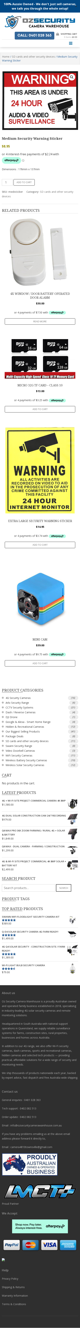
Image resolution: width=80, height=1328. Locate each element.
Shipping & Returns (13, 1287)
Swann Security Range (19, 746)
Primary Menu (70, 43)
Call (34, 35)
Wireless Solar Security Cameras (25, 765)
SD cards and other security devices (33, 56)
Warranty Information (15, 1295)
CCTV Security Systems (19, 707)
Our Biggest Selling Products (23, 731)
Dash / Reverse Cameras (21, 712)
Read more (40, 321)
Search (63, 888)
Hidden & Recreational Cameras (25, 726)
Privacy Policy (10, 1278)
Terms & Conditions (14, 1304)
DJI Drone (11, 717)
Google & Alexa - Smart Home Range (28, 722)
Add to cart (24, 182)
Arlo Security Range (17, 702)
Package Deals (14, 736)
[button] (71, 77)
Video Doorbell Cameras (20, 750)
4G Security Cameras (18, 698)
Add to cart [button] (40, 409)
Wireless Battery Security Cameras (26, 760)
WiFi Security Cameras (19, 755)
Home (5, 56)
